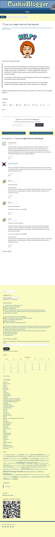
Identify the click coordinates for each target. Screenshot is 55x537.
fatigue (36, 28)
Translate (14, 299)
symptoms (24, 477)
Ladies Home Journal (44, 469)
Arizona (5, 386)
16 (25, 367)
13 (3, 367)
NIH (39, 472)
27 (3, 372)
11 (39, 364)
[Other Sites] (13, 526)
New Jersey (6, 425)
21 (11, 369)
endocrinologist (7, 407)
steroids (5, 477)
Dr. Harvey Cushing (17, 465)
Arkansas (5, 388)
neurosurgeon (7, 424)
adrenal (5, 382)
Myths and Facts (30, 471)
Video (4, 443)
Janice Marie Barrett (13, 163)
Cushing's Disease (23, 460)
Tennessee (6, 439)
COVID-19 (5, 397)
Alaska (5, 385)
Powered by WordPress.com (8, 524)
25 (39, 369)
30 (25, 372)
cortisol (24, 458)
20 (4, 369)
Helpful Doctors (7, 415)
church (10, 458)
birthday (27, 456)
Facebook (19, 467)
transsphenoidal (36, 477)
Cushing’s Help (31, 28)
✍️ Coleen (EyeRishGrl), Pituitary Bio (13, 319)
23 (25, 369)
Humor (5, 416)
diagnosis (6, 465)
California (6, 392)
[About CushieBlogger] (3, 526)
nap (37, 471)
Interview (25, 469)
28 (11, 372)
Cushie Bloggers (34, 458)
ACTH (4, 454)
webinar (6, 479)
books (4, 391)
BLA (30, 456)
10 (32, 364)
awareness (10, 456)
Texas (4, 441)
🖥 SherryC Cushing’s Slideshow (11, 307)
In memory (15, 469)
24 (32, 369)
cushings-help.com (12, 463)
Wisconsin (6, 448)
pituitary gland (15, 474)
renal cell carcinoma (42, 474)
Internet (19, 469)
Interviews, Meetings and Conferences (13, 418)
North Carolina (7, 428)
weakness (4, 29)
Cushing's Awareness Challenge (11, 398)
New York (5, 427)
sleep (48, 474)
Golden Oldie (6, 413)
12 (45, 364)
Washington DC (7, 445)
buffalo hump (24, 28)
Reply (9, 158)
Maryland (5, 421)
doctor (11, 465)
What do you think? (8, 447)
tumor (43, 477)
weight (8, 29)
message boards (42, 28)
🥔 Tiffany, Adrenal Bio (9, 321)
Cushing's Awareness (43, 458)
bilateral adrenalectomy (19, 456)
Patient (42, 471)
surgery (5, 438)
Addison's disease (10, 454)
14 (11, 367)
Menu (27, 12)
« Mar (4, 376)
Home (2, 17)
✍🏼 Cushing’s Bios (8, 335)
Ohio (4, 430)
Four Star (5, 412)
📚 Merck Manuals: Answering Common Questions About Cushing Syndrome (24, 310)
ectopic (48, 465)
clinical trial (14, 458)
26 (46, 369)
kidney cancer (34, 469)
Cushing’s (5, 403)
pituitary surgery (23, 474)
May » (8, 376)
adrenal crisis (7, 383)
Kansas (5, 419)
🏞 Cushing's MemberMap (10, 333)
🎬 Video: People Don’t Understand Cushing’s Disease (17, 318)
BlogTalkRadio (38, 456)
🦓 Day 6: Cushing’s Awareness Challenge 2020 (14, 133)
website (10, 479)
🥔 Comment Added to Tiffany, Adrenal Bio (14, 322)
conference (19, 458)
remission (36, 474)
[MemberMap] (10, 526)
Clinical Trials (7, 395)
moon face (49, 28)
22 (18, 369)
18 (39, 367)
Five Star (5, 409)
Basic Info (5, 389)
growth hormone (31, 467)
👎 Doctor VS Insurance (9, 308)
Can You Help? (15, 28)
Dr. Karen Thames (26, 465)
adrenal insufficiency (37, 455)
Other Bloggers (7, 433)
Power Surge (31, 474)
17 (32, 367)
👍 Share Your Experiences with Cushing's (14, 316)
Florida (5, 410)
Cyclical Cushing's (41, 463)
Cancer (5, 458)
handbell (10, 469)
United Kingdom (7, 442)
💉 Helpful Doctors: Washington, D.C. (13, 305)
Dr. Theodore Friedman (39, 465)
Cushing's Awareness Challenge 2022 (10, 460)
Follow (6, 348)
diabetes (47, 463)
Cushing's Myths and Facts (10, 401)
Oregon (5, 431)
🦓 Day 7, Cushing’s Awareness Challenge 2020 (41, 133)
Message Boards (13, 61)
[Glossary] (8, 526)
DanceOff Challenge (8, 406)
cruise (29, 458)
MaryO (9, 180)
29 (18, 372)
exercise (15, 467)
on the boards (47, 91)
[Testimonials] (5, 526)
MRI (24, 471)
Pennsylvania (6, 434)
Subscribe (39, 125)
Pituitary (5, 436)
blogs (33, 456)
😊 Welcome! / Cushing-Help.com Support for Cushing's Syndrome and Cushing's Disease (27, 326)
